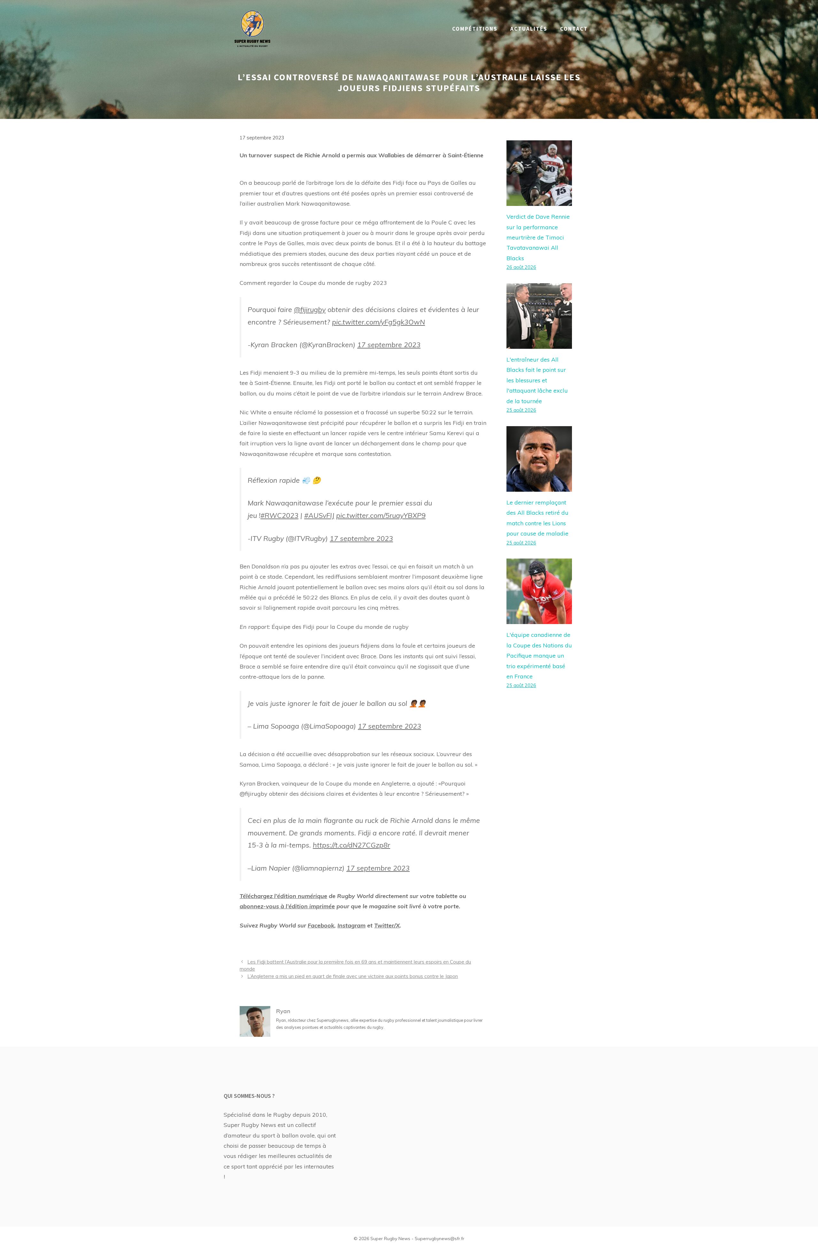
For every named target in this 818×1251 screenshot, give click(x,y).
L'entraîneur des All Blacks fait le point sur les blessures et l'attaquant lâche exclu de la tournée (537, 380)
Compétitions (475, 28)
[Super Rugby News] (252, 28)
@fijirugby (310, 309)
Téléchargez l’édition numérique (283, 896)
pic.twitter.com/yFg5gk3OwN (378, 321)
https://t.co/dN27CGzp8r (351, 845)
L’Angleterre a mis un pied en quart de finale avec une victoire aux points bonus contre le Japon (352, 976)
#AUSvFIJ (319, 515)
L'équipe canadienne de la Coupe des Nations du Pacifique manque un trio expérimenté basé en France (539, 655)
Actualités (528, 28)
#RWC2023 (279, 515)
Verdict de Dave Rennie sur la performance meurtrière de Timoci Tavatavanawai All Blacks (538, 237)
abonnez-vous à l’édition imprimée (287, 906)
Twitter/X (387, 925)
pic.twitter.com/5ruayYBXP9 (381, 515)
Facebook (321, 925)
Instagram (351, 925)
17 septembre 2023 (389, 344)
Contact (574, 28)
